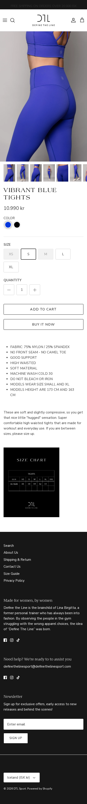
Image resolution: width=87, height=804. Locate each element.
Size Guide (12, 573)
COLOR (9, 218)
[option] (43, 96)
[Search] (15, 20)
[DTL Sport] (43, 20)
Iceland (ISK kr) (18, 777)
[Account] (72, 20)
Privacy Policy (14, 580)
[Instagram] (11, 640)
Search (9, 545)
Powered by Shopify (39, 788)
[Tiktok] (18, 640)
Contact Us (12, 566)
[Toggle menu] (5, 20)
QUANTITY (12, 280)
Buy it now (43, 324)
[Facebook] (5, 640)
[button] (8, 224)
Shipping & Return (17, 559)
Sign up (15, 738)
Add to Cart (43, 309)
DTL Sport (20, 788)
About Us (11, 552)
